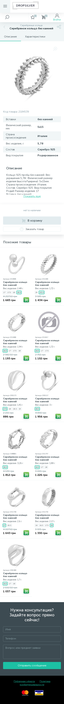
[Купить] (26, 299)
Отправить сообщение (32, 665)
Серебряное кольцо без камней (15, 283)
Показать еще (32, 196)
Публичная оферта (24, 681)
